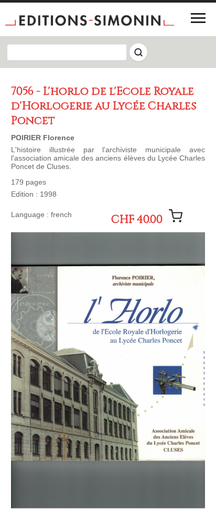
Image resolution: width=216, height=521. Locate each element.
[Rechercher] (138, 52)
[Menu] (198, 17)
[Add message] (175, 216)
